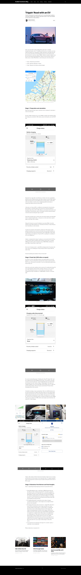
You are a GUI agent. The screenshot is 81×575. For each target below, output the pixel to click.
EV (25, 10)
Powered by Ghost (63, 568)
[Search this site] (65, 2)
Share (54, 20)
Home (32, 1)
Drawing (45, 1)
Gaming (41, 1)
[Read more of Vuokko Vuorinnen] (26, 20)
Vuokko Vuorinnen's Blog (21, 1)
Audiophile (49, 1)
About (35, 1)
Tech (38, 1)
